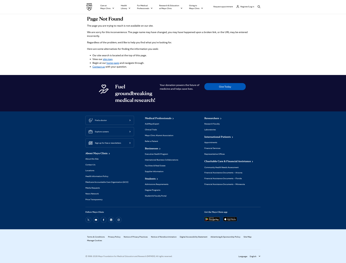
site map (107, 59)
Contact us (98, 66)
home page (113, 62)
